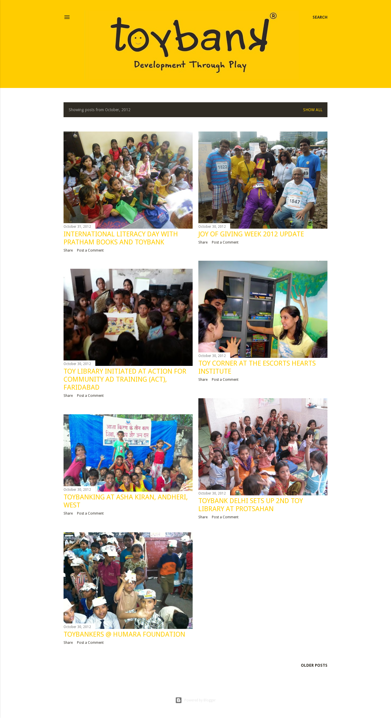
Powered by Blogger (200, 700)
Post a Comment (90, 250)
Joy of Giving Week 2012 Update (251, 234)
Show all (312, 109)
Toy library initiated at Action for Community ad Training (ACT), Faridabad (125, 379)
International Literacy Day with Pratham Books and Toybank (121, 238)
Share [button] (68, 250)
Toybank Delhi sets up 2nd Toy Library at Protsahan (250, 505)
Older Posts (314, 665)
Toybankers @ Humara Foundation (124, 634)
